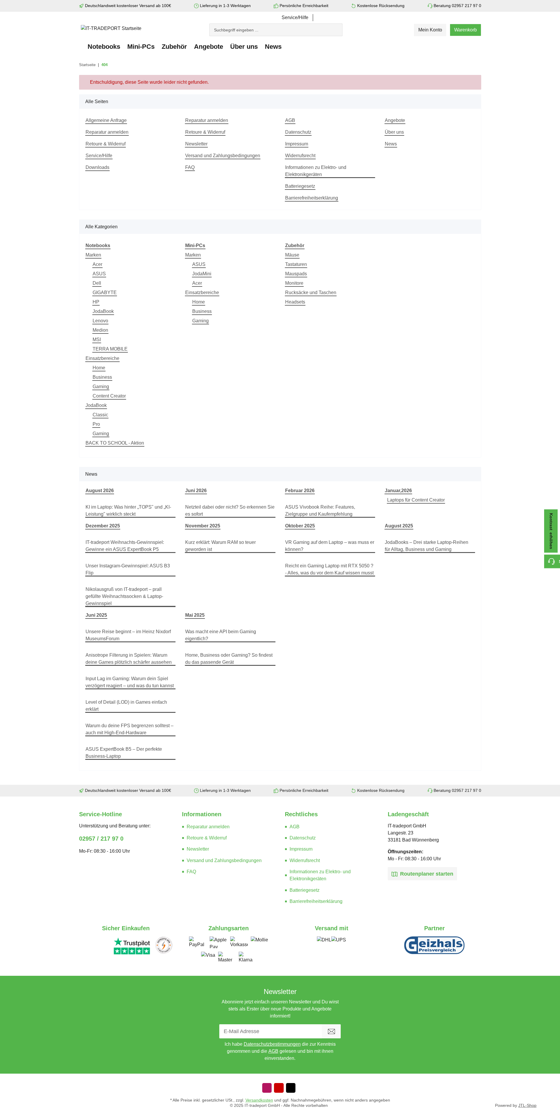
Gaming (101, 386)
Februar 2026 (300, 490)
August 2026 (100, 490)
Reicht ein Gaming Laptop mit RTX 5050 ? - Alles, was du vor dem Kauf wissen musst (329, 569)
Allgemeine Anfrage (106, 120)
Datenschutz (298, 132)
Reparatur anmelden (107, 132)
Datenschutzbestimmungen (272, 1044)
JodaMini (201, 273)
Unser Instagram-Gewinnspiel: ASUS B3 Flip (128, 569)
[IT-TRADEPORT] (81, 46)
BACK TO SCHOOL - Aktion (115, 442)
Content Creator (109, 395)
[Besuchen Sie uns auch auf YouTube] (278, 1088)
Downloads (97, 167)
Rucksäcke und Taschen (310, 292)
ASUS (99, 273)
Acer (97, 264)
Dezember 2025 (103, 525)
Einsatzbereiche (102, 358)
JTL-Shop (527, 1105)
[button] (430, 30)
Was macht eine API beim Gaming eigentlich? (220, 635)
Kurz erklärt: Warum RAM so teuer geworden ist (220, 546)
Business (102, 377)
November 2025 (202, 525)
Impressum (296, 143)
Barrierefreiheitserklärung (311, 197)
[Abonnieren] (331, 1031)
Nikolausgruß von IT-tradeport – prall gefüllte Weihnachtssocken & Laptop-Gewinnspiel (124, 596)
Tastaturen (296, 264)
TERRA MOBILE (110, 348)
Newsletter (196, 143)
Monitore (294, 283)
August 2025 (399, 525)
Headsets (295, 301)
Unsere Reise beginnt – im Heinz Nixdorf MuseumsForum (128, 635)
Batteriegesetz (300, 186)
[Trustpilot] (132, 945)
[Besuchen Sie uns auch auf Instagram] (267, 1088)
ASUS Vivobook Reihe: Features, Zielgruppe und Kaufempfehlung (320, 510)
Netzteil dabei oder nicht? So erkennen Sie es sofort (230, 510)
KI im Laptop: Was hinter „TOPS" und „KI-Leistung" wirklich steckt (128, 510)
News (273, 46)
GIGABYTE (105, 292)
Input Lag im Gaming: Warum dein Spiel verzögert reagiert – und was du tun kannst (130, 682)
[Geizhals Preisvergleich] (434, 945)
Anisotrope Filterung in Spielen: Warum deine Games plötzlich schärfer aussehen (129, 659)
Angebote (208, 46)
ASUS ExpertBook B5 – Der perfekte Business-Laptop (124, 753)
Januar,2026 (398, 490)
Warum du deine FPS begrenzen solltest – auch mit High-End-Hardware (129, 729)
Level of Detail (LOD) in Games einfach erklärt (126, 706)
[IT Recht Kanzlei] (164, 945)
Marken (93, 254)
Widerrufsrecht (300, 155)
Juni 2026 (196, 490)
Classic (100, 414)
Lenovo (100, 320)
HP (96, 301)
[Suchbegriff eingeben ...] (339, 27)
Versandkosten (259, 1100)
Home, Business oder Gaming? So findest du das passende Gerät (229, 659)
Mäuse (292, 254)
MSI (97, 339)
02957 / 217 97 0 (101, 838)
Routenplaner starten (426, 874)
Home (99, 367)
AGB (290, 120)
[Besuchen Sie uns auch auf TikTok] (290, 1088)
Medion (100, 330)
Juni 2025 (96, 615)
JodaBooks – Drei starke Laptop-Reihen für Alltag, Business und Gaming (426, 546)
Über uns (394, 132)
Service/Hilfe (295, 17)
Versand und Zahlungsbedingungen (222, 155)
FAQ (190, 167)
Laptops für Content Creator (416, 499)
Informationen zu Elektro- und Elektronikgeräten (315, 171)
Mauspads (296, 273)
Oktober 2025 (300, 525)
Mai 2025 (195, 615)
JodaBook (103, 311)
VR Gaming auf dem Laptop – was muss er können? (329, 546)
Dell (97, 283)
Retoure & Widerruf (106, 143)
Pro (96, 424)
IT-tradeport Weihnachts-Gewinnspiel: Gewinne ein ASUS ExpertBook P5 (125, 546)
